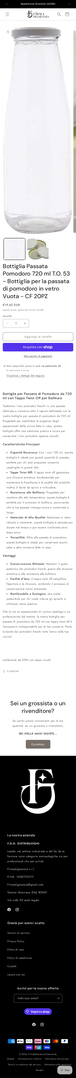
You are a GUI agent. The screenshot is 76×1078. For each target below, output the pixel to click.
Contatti (12, 966)
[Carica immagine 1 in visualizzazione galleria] (14, 249)
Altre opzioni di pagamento (38, 356)
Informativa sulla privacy (57, 1058)
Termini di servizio (18, 933)
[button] (7, 14)
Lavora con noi (16, 974)
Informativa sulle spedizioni (58, 1064)
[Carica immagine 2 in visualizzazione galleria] (38, 249)
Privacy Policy (15, 941)
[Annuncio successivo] (69, 4)
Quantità (7, 316)
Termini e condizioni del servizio (24, 1064)
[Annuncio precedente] (7, 4)
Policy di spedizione (19, 958)
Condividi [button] (13, 671)
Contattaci (38, 744)
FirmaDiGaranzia (36, 1054)
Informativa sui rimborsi (30, 1058)
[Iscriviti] (58, 998)
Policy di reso (15, 949)
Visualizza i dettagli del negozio (25, 375)
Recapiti (40, 1070)
